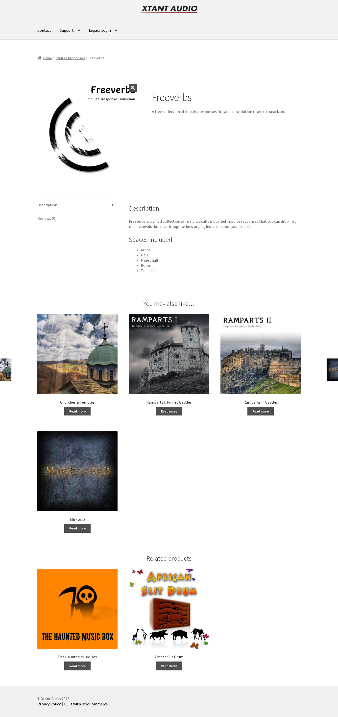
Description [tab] (47, 204)
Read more (77, 411)
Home (47, 58)
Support (67, 30)
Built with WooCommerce (86, 703)
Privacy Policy (49, 703)
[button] (133, 88)
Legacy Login (100, 30)
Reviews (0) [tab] (46, 218)
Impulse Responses (70, 58)
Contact (44, 30)
